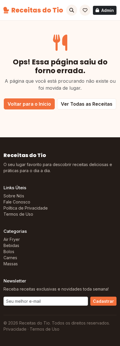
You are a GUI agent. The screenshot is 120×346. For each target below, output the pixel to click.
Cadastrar (103, 301)
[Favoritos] (85, 10)
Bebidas (11, 245)
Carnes (10, 257)
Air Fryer (11, 239)
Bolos (8, 251)
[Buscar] (71, 10)
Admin (107, 10)
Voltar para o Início (29, 104)
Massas (10, 263)
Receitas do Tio (37, 10)
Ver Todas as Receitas (86, 104)
